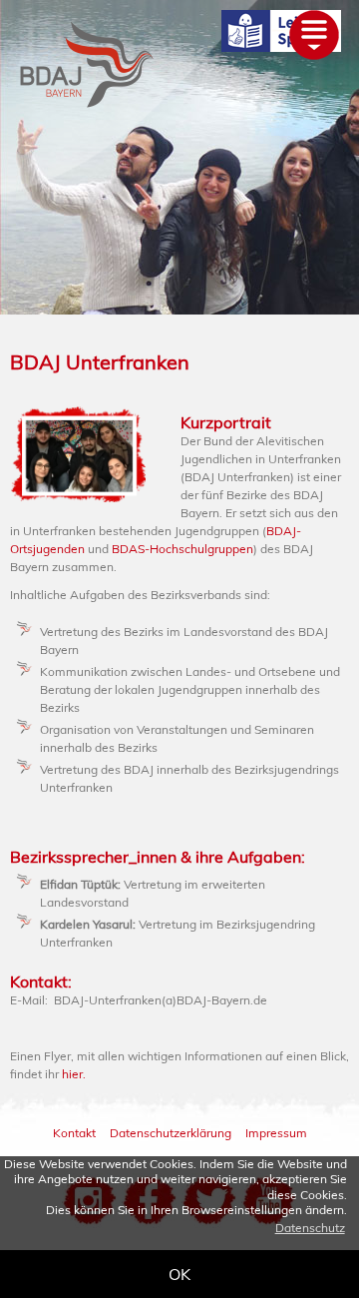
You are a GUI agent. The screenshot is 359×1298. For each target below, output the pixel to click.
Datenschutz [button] (310, 1227)
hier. (74, 1073)
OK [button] (179, 1274)
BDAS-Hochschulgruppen (182, 548)
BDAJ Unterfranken (99, 361)
